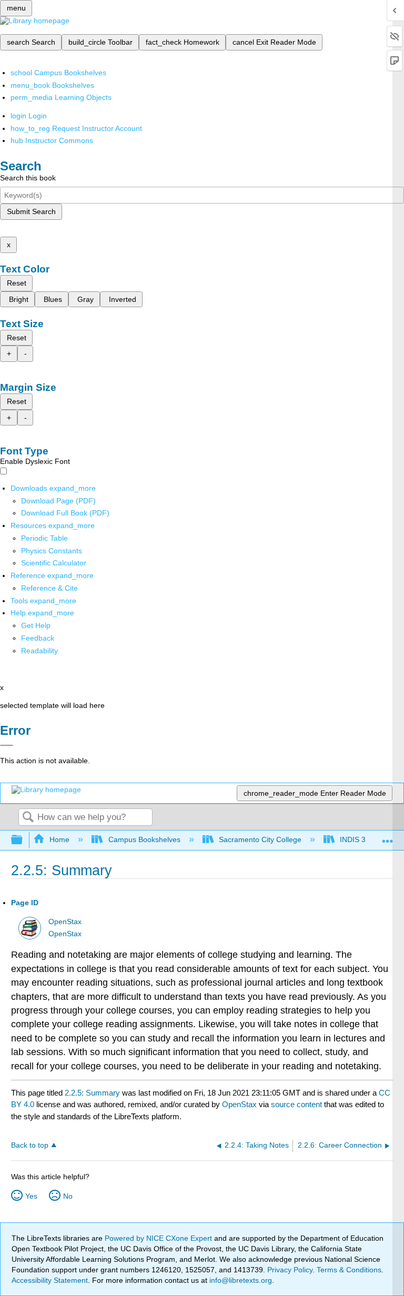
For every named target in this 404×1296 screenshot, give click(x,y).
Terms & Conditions (349, 1269)
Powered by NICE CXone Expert (159, 1238)
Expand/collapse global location (387, 837)
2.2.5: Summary (92, 1092)
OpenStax (65, 922)
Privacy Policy (289, 1269)
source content (296, 1104)
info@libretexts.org (239, 1280)
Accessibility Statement (50, 1280)
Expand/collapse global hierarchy (24, 840)
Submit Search (31, 211)
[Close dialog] (6, 745)
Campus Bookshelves (144, 839)
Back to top (29, 1145)
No (68, 1196)
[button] (37, 638)
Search (27, 817)
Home (59, 839)
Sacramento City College (260, 839)
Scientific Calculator (53, 563)
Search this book (28, 178)
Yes (31, 1196)
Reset (16, 283)
